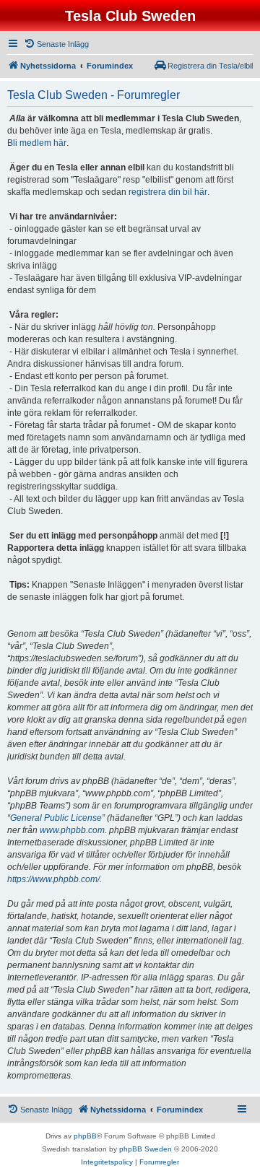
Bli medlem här (36, 143)
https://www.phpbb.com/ (53, 879)
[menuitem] (56, 44)
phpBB (85, 1136)
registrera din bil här (168, 192)
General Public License (56, 818)
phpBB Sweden (145, 1149)
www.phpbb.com (72, 830)
